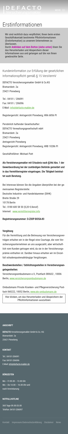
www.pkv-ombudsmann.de (43, 291)
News (58, 422)
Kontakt (6, 422)
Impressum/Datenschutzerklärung (27, 422)
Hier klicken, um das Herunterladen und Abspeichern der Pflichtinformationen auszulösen (34, 298)
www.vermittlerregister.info (26, 211)
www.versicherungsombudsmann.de (28, 278)
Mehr (57, 10)
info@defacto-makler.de (22, 107)
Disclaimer (48, 422)
